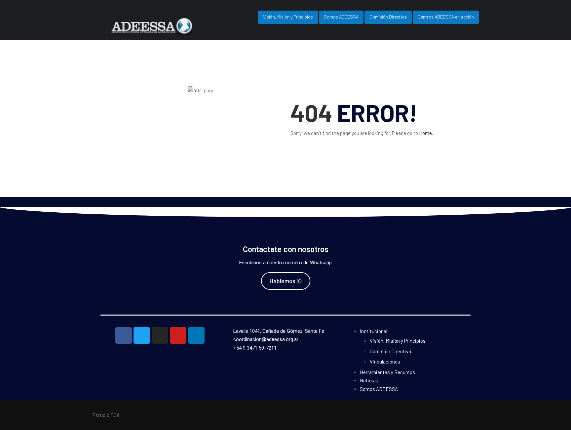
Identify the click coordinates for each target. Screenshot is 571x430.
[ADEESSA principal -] (166, 32)
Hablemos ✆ (286, 280)
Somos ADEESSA (341, 17)
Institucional (373, 331)
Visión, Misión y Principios (288, 17)
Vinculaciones (385, 362)
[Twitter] (141, 335)
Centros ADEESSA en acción (446, 17)
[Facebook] (123, 335)
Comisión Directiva (388, 17)
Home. (426, 133)
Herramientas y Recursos (387, 372)
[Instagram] (160, 335)
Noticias (369, 380)
